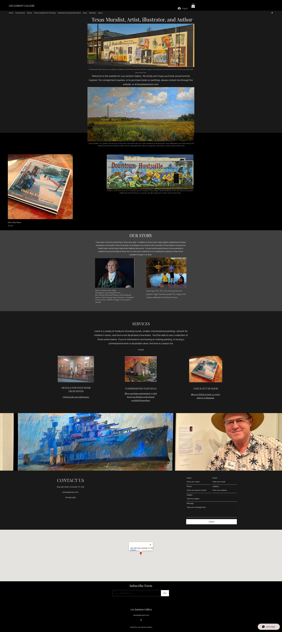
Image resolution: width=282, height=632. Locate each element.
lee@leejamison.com (147, 84)
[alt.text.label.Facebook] (272, 13)
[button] (193, 5)
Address (216, 486)
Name (189, 478)
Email (215, 478)
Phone (189, 486)
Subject (189, 495)
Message (190, 503)
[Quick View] (40, 186)
